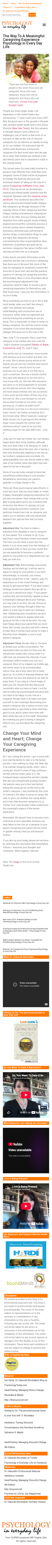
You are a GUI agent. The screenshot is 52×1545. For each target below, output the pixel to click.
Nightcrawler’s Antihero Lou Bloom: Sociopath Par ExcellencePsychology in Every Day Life (22, 941)
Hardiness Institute (14, 1475)
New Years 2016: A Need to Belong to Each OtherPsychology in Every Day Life (20, 921)
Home (5, 3)
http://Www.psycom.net (16, 1400)
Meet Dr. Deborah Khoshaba (30, 3)
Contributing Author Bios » (26, 7)
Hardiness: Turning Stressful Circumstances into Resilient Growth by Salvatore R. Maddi (24, 1427)
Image (16, 862)
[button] (44, 24)
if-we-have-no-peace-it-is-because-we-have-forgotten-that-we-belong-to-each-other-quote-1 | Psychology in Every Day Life (25, 931)
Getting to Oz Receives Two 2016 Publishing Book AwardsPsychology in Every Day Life (23, 911)
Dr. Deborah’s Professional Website (22, 1471)
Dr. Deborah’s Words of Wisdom (16, 10)
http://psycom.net (13, 1489)
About (13, 3)
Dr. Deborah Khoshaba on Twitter (20, 1457)
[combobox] (15, 15)
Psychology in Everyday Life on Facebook (25, 1462)
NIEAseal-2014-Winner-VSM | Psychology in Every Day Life (26, 903)
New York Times (21, 128)
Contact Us (7, 7)
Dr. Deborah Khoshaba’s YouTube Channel (25, 1502)
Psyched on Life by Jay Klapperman (22, 1493)
